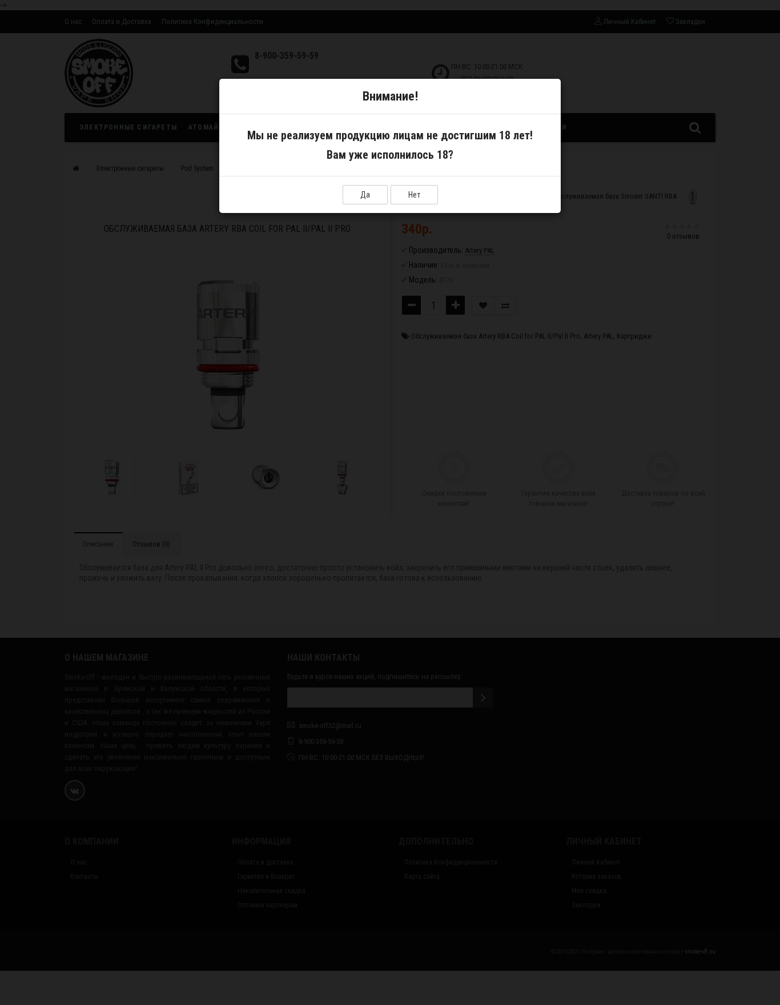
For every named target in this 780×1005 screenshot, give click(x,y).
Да (365, 194)
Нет (414, 194)
